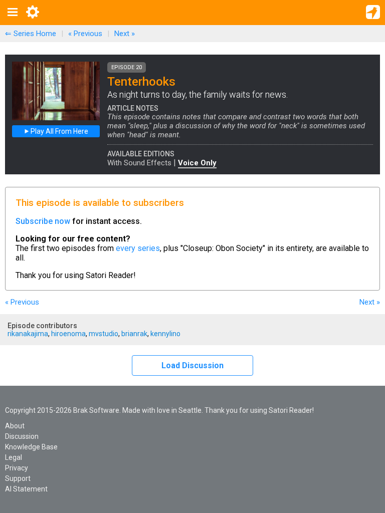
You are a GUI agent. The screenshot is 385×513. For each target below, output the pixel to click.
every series (138, 248)
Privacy (16, 468)
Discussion (22, 436)
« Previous (85, 33)
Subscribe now (43, 221)
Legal (13, 457)
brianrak (134, 334)
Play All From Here (58, 131)
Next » (124, 33)
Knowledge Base (31, 447)
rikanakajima (28, 334)
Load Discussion (192, 365)
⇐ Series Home (30, 33)
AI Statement (26, 489)
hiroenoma (68, 334)
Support (18, 478)
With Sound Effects (139, 162)
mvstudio (103, 334)
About (15, 426)
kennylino (165, 334)
